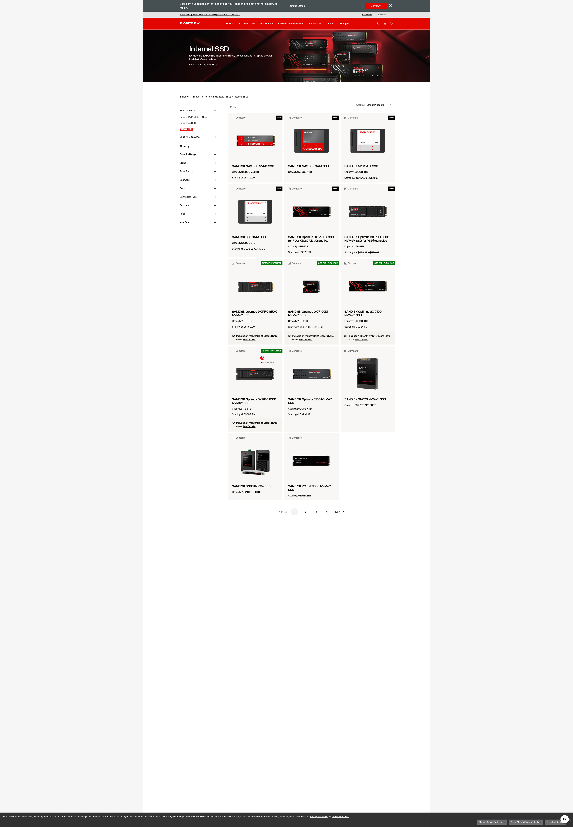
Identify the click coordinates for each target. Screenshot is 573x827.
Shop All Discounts (190, 137)
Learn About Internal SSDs (203, 65)
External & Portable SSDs (193, 117)
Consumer (367, 15)
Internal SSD (186, 129)
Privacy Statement (319, 816)
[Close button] (390, 6)
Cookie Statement (340, 816)
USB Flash (268, 23)
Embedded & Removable (292, 23)
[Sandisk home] (190, 23)
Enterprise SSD (188, 123)
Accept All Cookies (555, 822)
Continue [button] (376, 5)
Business (382, 15)
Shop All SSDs (187, 110)
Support (346, 23)
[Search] (391, 23)
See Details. (249, 339)
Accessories (317, 23)
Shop (332, 23)
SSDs (231, 23)
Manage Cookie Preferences (492, 822)
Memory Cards (248, 23)
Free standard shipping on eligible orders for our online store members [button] (213, 14)
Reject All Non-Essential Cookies (526, 822)
